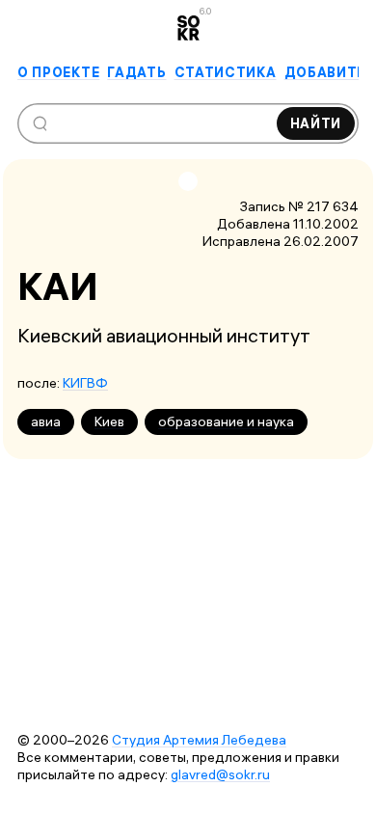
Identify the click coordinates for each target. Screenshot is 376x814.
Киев (109, 421)
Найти (316, 123)
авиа (46, 421)
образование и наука (226, 421)
